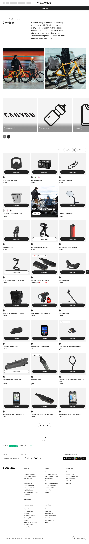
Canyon (5, 19)
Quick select (44, 239)
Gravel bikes (48, 511)
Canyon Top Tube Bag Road (10, 346)
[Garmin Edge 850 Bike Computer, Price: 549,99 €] (44, 331)
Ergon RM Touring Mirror (66, 213)
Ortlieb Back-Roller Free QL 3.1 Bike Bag (13, 313)
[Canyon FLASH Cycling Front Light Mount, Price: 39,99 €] (44, 399)
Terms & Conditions (29, 488)
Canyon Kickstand (64, 313)
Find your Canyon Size (72, 476)
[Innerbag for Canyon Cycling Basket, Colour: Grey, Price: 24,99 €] (16, 197)
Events (46, 472)
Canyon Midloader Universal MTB (12, 379)
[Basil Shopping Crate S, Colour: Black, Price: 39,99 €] (44, 164)
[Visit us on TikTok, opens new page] (40, 458)
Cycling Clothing (49, 520)
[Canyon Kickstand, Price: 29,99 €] (72, 297)
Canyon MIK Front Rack (65, 180)
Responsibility (28, 478)
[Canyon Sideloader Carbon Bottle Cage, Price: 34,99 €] (16, 264)
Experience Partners (50, 485)
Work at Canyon (28, 483)
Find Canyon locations (51, 474)
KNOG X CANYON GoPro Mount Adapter (69, 346)
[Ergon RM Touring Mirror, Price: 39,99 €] (72, 197)
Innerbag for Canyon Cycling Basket (12, 213)
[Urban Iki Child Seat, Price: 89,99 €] (16, 231)
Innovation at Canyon (29, 474)
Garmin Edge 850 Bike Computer (40, 346)
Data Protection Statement (31, 492)
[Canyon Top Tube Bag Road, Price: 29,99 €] (16, 331)
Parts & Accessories (14, 19)
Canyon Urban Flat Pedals (10, 180)
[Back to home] (44, 3)
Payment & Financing (29, 515)
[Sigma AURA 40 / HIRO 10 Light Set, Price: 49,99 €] (44, 297)
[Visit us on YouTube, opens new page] (31, 458)
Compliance (27, 494)
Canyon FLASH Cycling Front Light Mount (42, 414)
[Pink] (39, 177)
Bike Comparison (70, 478)
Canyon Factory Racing (30, 476)
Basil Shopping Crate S (37, 180)
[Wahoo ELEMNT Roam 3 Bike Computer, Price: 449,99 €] (72, 399)
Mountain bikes (49, 513)
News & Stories (49, 478)
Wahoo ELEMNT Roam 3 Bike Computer (70, 414)
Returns (26, 520)
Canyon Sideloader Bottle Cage (39, 247)
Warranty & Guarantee (30, 518)
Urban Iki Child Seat (8, 247)
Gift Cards (68, 483)
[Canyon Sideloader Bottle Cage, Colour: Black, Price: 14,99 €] (44, 231)
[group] (44, 118)
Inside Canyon (27, 472)
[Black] (11, 210)
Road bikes (48, 509)
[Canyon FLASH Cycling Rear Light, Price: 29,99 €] (72, 231)
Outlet (46, 522)
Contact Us (27, 527)
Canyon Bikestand (64, 280)
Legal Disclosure (28, 490)
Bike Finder (69, 472)
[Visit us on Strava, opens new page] (36, 458)
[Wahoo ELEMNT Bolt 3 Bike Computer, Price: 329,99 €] (16, 399)
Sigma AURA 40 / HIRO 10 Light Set (40, 313)
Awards (26, 481)
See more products (44, 425)
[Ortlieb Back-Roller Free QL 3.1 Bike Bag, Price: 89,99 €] (16, 297)
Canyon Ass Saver (36, 379)
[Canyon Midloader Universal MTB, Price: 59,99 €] (16, 364)
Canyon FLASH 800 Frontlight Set (40, 280)
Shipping (26, 513)
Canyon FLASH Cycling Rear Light (68, 247)
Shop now (36, 213)
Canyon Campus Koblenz (51, 483)
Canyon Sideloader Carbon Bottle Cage (13, 280)
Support (29, 3)
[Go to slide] (48, 136)
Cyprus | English (80, 538)
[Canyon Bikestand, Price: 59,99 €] (72, 264)
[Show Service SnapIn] (87, 272)
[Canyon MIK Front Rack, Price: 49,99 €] (72, 164)
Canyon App (48, 490)
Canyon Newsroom (29, 485)
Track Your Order (28, 525)
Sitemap (47, 492)
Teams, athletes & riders (51, 476)
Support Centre (28, 509)
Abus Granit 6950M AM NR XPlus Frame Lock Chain (71, 380)
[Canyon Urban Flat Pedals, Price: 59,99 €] (16, 164)
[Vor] (8, 137)
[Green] (35, 177)
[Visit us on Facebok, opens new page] (22, 458)
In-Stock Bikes (70, 474)
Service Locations (28, 511)
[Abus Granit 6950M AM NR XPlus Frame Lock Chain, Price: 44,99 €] (72, 364)
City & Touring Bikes (50, 515)
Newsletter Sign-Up (11, 458)
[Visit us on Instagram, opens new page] (27, 458)
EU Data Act (27, 497)
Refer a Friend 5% (71, 481)
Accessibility (27, 499)
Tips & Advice (48, 481)
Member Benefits (49, 488)
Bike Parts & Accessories (51, 518)
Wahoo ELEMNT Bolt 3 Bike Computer (13, 414)
